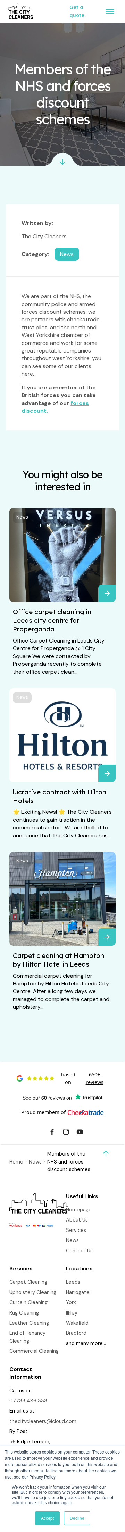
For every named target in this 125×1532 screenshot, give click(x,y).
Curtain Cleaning (28, 1302)
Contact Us (79, 1251)
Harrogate (78, 1292)
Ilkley (71, 1313)
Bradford (76, 1333)
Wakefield (77, 1323)
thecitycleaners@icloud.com (42, 1421)
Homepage (79, 1210)
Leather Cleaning (29, 1323)
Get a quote (76, 11)
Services (76, 1230)
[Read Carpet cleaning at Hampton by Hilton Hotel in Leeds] (107, 937)
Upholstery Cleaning (32, 1292)
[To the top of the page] (106, 1153)
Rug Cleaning (24, 1313)
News (22, 517)
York (71, 1302)
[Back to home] (20, 11)
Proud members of (43, 1112)
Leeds (73, 1282)
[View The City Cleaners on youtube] (79, 1132)
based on (82, 1078)
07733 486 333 (28, 1401)
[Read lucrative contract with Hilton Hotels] (107, 773)
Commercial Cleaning (34, 1351)
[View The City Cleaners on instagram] (65, 1132)
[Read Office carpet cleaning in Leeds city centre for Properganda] (107, 593)
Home (16, 1162)
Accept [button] (47, 1518)
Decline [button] (77, 1518)
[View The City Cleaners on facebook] (52, 1132)
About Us (77, 1220)
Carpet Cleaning (28, 1282)
